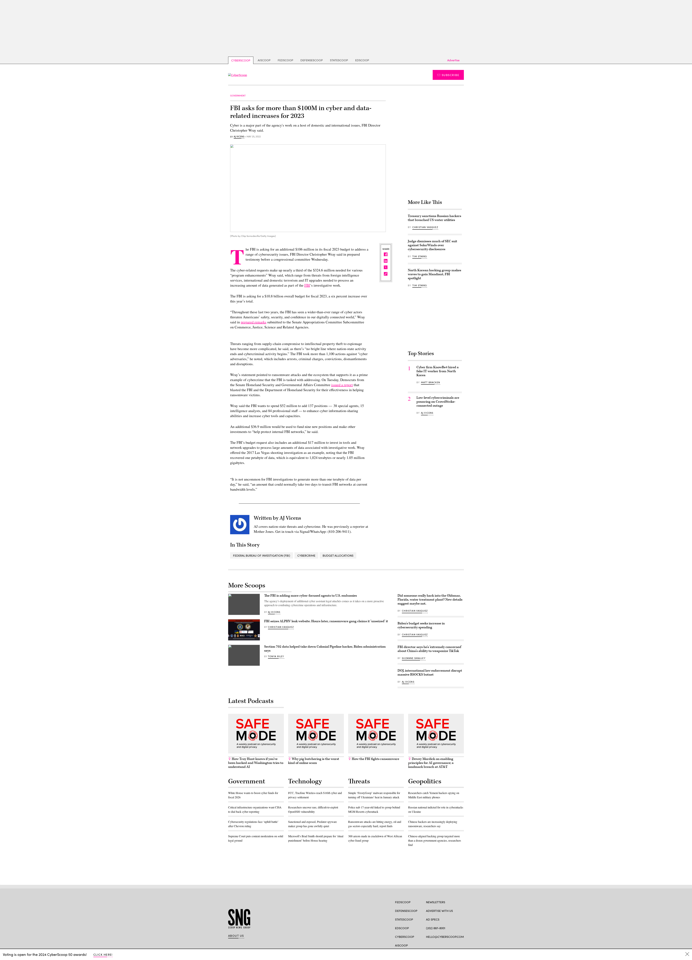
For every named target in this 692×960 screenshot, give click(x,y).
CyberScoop (240, 60)
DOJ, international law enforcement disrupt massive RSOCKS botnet (430, 672)
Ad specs (432, 919)
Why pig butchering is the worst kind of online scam (313, 761)
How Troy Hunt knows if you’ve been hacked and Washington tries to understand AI (255, 763)
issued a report (342, 384)
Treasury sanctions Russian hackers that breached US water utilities (434, 218)
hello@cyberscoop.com (445, 937)
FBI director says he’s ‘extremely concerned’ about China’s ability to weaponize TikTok (430, 649)
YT (454, 945)
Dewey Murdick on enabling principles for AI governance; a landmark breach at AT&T (431, 763)
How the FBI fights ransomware (375, 759)
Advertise (453, 60)
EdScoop (362, 60)
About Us (236, 935)
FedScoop (285, 60)
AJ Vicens (239, 136)
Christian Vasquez (425, 227)
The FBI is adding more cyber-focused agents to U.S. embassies (310, 595)
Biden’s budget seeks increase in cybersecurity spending (421, 625)
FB (427, 945)
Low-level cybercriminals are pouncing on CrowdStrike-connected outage (437, 401)
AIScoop (264, 60)
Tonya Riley (276, 656)
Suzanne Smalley (413, 658)
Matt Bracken (430, 382)
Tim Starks (419, 256)
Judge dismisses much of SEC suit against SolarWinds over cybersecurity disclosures (432, 245)
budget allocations (338, 555)
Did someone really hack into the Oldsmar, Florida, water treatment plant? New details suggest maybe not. (430, 599)
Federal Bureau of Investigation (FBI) (261, 555)
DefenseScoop (311, 60)
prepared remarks (253, 322)
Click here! (103, 954)
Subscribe (450, 75)
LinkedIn (442, 945)
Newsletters (435, 902)
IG (447, 945)
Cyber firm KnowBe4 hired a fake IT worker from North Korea (437, 371)
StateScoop (339, 60)
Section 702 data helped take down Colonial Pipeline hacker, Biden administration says (325, 648)
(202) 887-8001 (435, 928)
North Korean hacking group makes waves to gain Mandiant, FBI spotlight (434, 274)
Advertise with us (439, 911)
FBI (307, 285)
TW (435, 945)
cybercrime (306, 555)
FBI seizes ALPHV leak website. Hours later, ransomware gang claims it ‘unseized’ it (326, 621)
